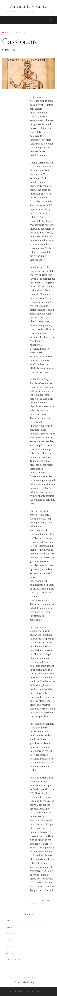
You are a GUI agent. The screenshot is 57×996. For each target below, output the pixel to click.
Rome (40, 903)
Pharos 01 (21, 33)
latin (33, 903)
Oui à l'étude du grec (26, 982)
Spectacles (10, 953)
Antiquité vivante (28, 6)
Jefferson (15, 992)
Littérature (11, 946)
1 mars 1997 (8, 50)
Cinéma (9, 920)
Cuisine (9, 927)
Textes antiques (13, 959)
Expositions (11, 933)
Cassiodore (43, 900)
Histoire (9, 33)
